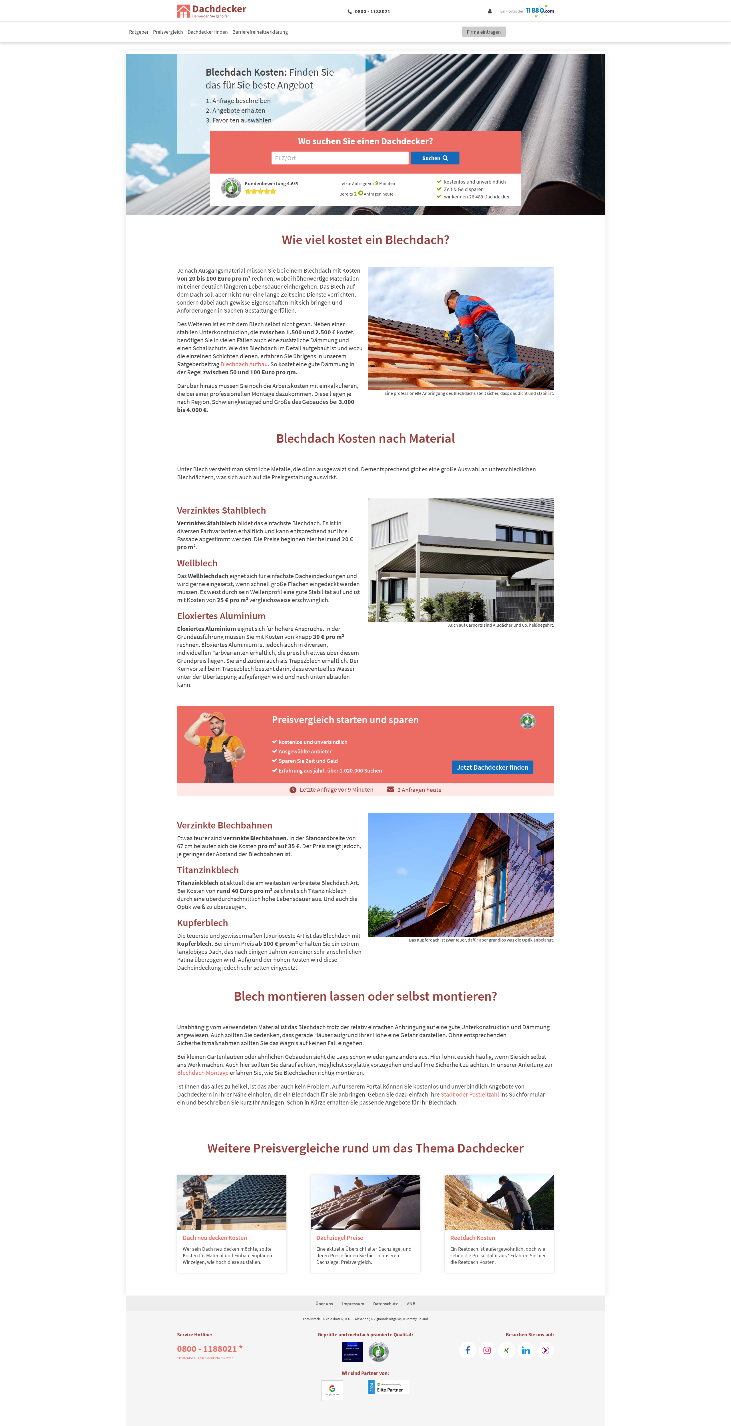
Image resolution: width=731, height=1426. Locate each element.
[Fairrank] (545, 1350)
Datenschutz (385, 1303)
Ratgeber (138, 32)
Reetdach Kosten (472, 1238)
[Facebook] (467, 1350)
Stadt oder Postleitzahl (470, 1094)
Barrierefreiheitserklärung (260, 32)
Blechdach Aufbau (244, 364)
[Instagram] (487, 1350)
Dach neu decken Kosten (215, 1238)
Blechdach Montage (203, 1073)
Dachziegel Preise (339, 1238)
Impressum (353, 1303)
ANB (411, 1303)
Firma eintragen (484, 32)
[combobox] (340, 158)
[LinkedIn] (526, 1350)
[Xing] (506, 1350)
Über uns (324, 1303)
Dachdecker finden (208, 32)
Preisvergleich (168, 32)
